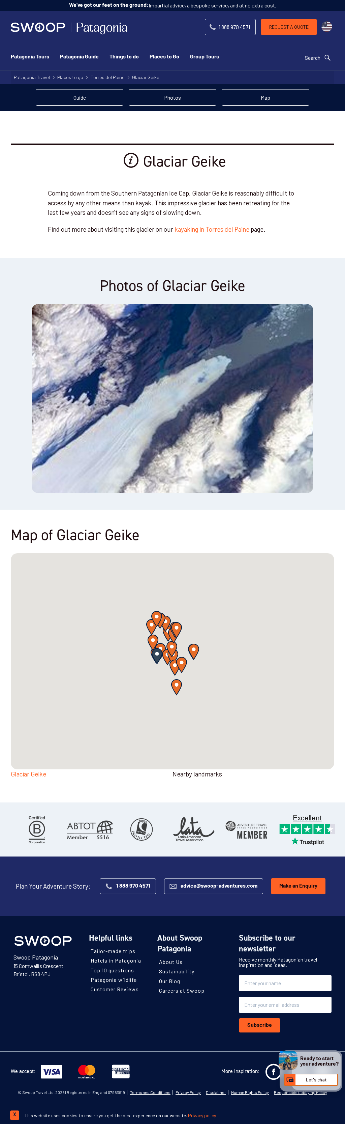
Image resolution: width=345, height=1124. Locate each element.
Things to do (124, 57)
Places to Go (164, 57)
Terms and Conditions (150, 1092)
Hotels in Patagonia (116, 960)
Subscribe (259, 1025)
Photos (172, 97)
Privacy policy (202, 1115)
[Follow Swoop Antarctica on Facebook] (273, 1072)
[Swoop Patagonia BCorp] (37, 829)
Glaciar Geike (145, 77)
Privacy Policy (188, 1092)
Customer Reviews (115, 989)
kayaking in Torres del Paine (212, 229)
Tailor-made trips (113, 951)
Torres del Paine (108, 77)
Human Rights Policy (250, 1092)
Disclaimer (216, 1092)
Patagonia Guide (79, 57)
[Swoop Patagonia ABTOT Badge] (89, 829)
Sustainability (176, 971)
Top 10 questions (112, 970)
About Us (171, 962)
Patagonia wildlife (114, 979)
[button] (157, 656)
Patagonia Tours (30, 57)
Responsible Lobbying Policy (300, 1092)
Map (265, 97)
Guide (79, 97)
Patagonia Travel (32, 77)
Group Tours (204, 57)
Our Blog (169, 981)
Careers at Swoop (182, 990)
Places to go (70, 77)
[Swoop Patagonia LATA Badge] (194, 829)
